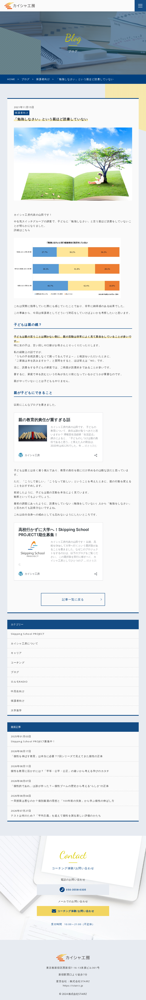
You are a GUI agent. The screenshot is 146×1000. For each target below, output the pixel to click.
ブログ (15, 672)
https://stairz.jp (73, 985)
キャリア (16, 653)
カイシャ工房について (24, 643)
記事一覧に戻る (73, 599)
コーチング (18, 662)
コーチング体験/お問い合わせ (76, 911)
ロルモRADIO (19, 681)
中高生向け (18, 691)
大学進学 (16, 710)
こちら (26, 230)
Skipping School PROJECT (27, 633)
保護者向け (21, 112)
